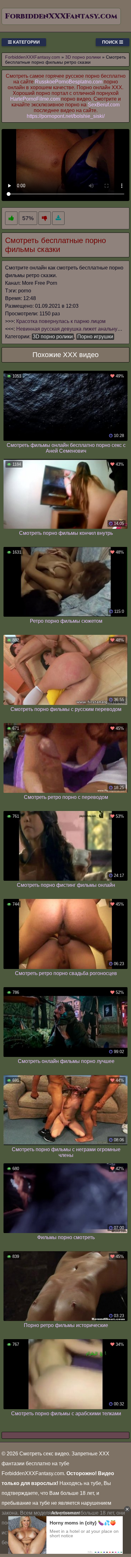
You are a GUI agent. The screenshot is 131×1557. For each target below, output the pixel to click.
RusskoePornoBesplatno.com (68, 81)
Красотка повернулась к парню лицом (61, 321)
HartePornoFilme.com (35, 99)
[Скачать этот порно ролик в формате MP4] (58, 218)
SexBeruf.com (104, 104)
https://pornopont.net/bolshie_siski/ (66, 116)
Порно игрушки (95, 336)
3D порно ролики (53, 336)
